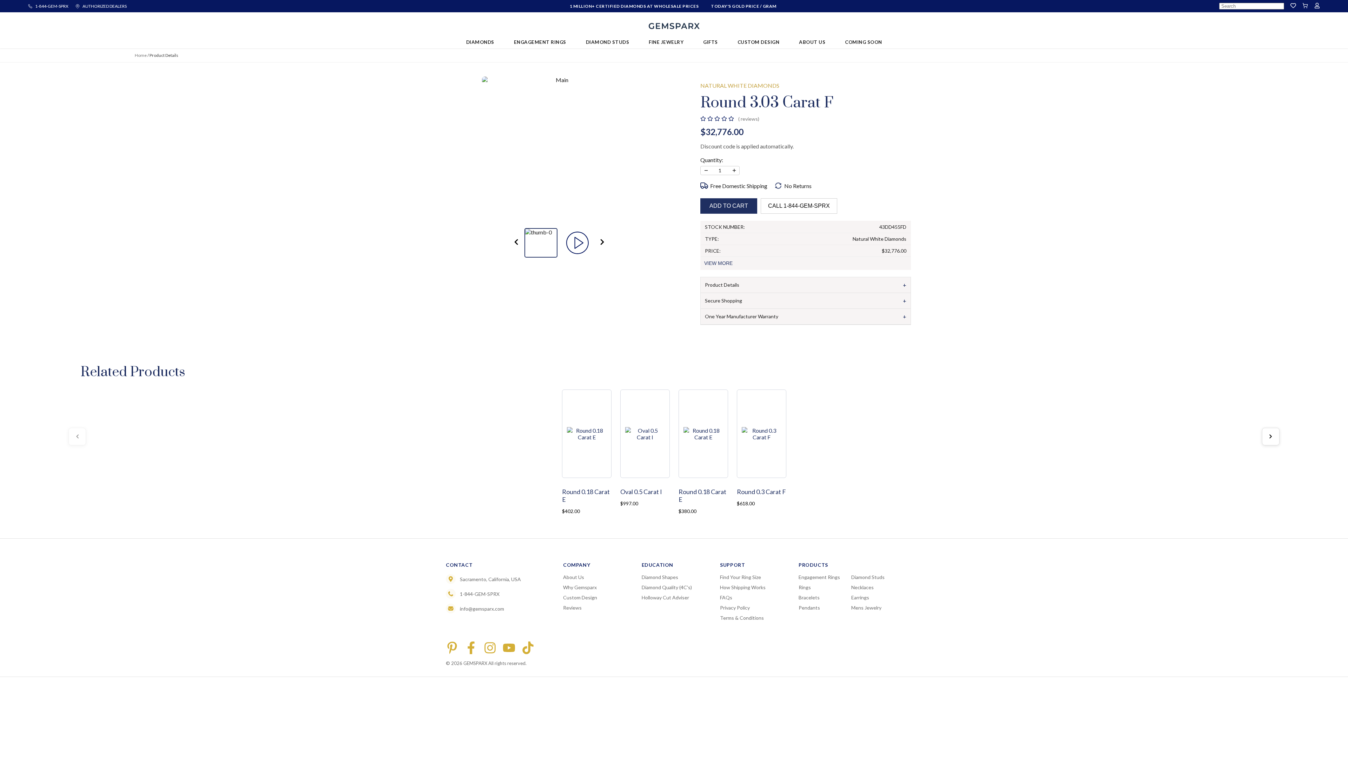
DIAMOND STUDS (607, 42)
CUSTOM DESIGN (759, 42)
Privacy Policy (735, 608)
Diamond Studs (868, 577)
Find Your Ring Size (740, 577)
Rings (805, 587)
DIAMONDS (480, 42)
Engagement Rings (819, 577)
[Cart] (1305, 6)
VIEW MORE (718, 263)
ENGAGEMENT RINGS (540, 42)
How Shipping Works (743, 587)
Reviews (572, 608)
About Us (573, 577)
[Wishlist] (1293, 6)
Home (141, 55)
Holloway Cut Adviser (665, 597)
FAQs (726, 597)
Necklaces (862, 587)
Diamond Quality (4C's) (667, 587)
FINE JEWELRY (666, 42)
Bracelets (809, 597)
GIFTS (710, 42)
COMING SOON (863, 42)
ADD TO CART (728, 206)
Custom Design (580, 597)
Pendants (809, 608)
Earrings (860, 597)
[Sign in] (1317, 6)
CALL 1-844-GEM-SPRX (799, 206)
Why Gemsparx (580, 587)
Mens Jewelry (866, 608)
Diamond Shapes (660, 577)
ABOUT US (812, 42)
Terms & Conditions (742, 618)
